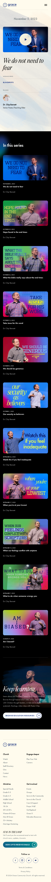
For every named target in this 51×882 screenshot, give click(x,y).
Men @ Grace (8, 817)
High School (7, 803)
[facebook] (15, 860)
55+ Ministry (7, 820)
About (5, 762)
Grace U (30, 813)
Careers (29, 762)
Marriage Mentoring (10, 824)
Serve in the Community (35, 796)
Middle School (8, 799)
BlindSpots (8, 82)
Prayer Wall (31, 806)
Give (4, 769)
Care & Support (32, 803)
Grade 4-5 (7, 796)
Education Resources (34, 817)
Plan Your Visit (32, 759)
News (5, 776)
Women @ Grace (9, 813)
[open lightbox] (25, 39)
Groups (29, 792)
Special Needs (8, 789)
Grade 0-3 (7, 792)
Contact (5, 773)
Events (29, 789)
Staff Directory (8, 766)
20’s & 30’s (7, 810)
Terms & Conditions (25, 867)
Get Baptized (31, 810)
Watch (5, 759)
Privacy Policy (25, 871)
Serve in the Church (34, 799)
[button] (45, 5)
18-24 (5, 806)
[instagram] (22, 860)
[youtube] (35, 860)
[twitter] (29, 860)
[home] (9, 5)
